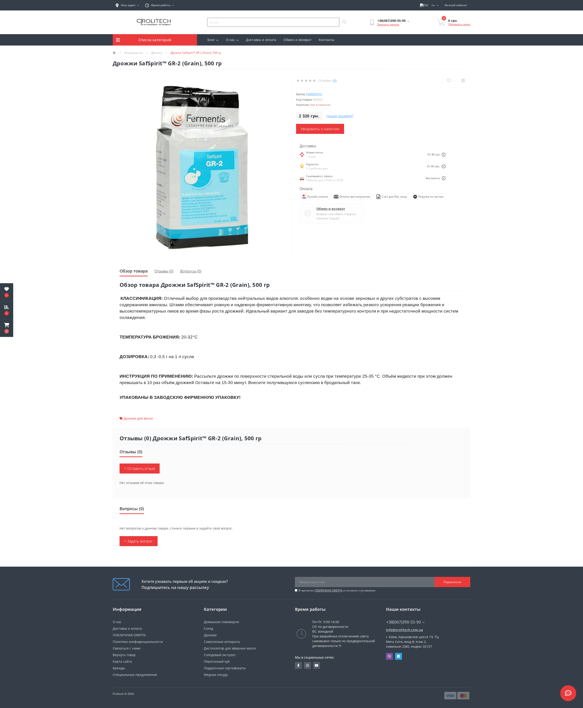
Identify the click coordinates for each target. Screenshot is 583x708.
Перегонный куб (217, 661)
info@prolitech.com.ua (404, 630)
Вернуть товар (124, 655)
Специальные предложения (135, 674)
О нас (230, 40)
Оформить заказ (459, 24)
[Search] (344, 22)
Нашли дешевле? (340, 116)
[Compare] (463, 80)
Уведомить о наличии (320, 128)
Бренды (119, 668)
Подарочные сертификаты (225, 668)
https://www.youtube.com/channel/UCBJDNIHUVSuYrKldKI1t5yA (316, 665)
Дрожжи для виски (138, 418)
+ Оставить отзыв (139, 468)
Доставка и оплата (261, 40)
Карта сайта (122, 661)
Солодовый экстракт (220, 655)
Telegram (398, 656)
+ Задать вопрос (138, 541)
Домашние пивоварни (221, 622)
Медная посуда (216, 674)
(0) (335, 80)
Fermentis (314, 94)
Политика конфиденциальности (138, 641)
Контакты (326, 40)
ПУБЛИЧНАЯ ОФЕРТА (329, 590)
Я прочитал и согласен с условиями (337, 590)
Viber (389, 656)
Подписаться (452, 582)
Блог (211, 40)
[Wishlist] (449, 80)
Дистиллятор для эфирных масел (230, 648)
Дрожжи (156, 53)
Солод (208, 628)
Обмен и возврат (298, 40)
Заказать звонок (388, 24)
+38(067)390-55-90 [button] (403, 622)
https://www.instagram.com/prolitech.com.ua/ (307, 665)
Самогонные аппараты (222, 641)
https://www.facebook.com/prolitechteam (298, 665)
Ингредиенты (133, 53)
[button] (6, 328)
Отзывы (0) (163, 271)
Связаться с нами (126, 648)
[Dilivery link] (443, 154)
